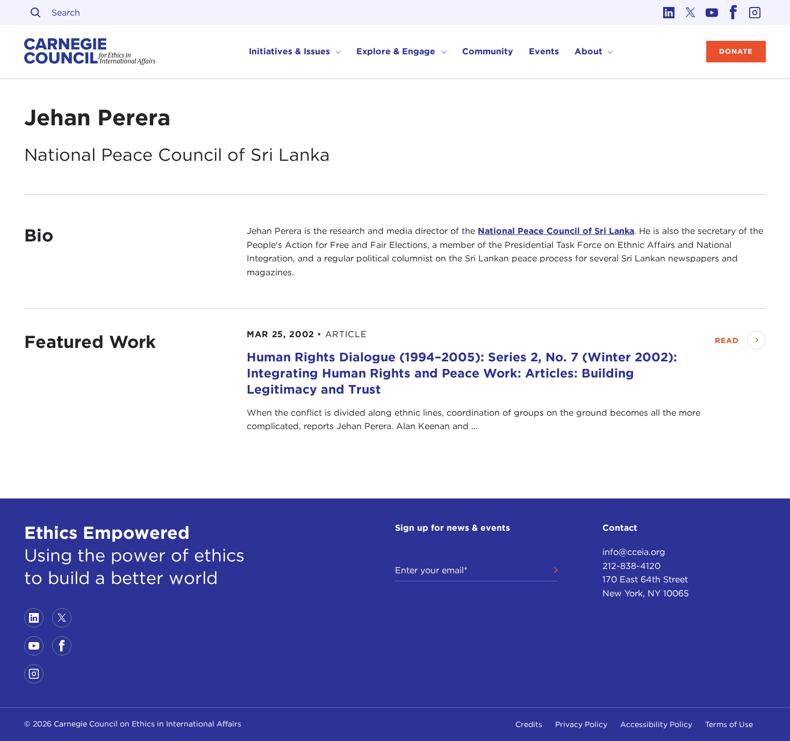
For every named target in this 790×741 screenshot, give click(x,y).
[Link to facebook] (733, 12)
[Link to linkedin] (669, 12)
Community (487, 51)
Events (544, 51)
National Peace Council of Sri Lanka (556, 231)
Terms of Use (729, 724)
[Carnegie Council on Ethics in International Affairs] (90, 51)
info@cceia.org (633, 552)
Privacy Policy (581, 724)
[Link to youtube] (712, 12)
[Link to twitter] (690, 12)
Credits (528, 724)
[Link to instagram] (755, 12)
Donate (736, 51)
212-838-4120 (631, 566)
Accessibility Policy (656, 724)
